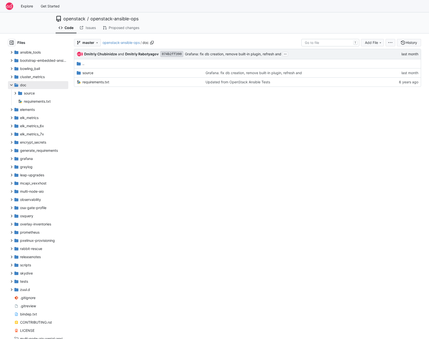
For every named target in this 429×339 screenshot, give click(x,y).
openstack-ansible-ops (114, 18)
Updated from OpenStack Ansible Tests (238, 82)
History (411, 42)
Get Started (50, 6)
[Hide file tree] (11, 42)
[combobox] (330, 42)
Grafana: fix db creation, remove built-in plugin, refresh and (233, 54)
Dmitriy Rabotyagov (142, 54)
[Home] (9, 6)
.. (83, 64)
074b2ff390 (172, 54)
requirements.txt (95, 82)
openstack (74, 18)
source (87, 73)
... (285, 53)
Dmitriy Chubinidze (100, 54)
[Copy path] (152, 42)
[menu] (390, 42)
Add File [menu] (371, 42)
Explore (27, 6)
